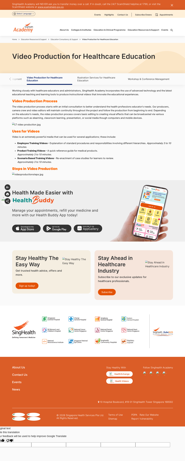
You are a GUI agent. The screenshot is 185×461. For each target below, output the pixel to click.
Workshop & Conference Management (148, 79)
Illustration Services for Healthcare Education (96, 79)
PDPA (134, 414)
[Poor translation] (9, 440)
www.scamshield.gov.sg (51, 6)
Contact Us (19, 374)
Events (17, 382)
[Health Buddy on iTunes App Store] (26, 228)
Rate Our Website (149, 414)
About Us (18, 367)
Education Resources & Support (34, 39)
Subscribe (106, 292)
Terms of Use (115, 414)
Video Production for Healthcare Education (44, 79)
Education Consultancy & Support (64, 39)
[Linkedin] (165, 373)
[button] (15, 79)
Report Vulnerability (142, 418)
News (16, 389)
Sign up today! (27, 285)
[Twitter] (158, 373)
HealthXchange (122, 374)
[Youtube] (152, 373)
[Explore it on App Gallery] (88, 228)
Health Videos (122, 381)
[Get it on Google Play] (57, 228)
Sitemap (112, 418)
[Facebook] (145, 373)
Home (14, 39)
